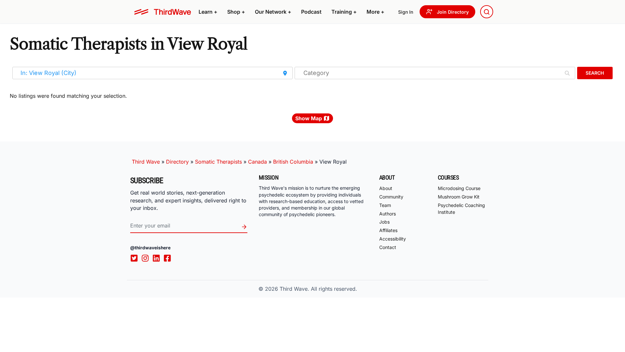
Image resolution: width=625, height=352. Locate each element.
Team (385, 205)
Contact (387, 247)
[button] (208, 11)
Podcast (311, 11)
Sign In (405, 12)
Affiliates (388, 230)
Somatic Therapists (218, 161)
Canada (257, 161)
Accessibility (392, 239)
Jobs (384, 222)
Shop (236, 11)
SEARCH (595, 73)
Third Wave (146, 161)
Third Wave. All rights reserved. (318, 289)
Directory (177, 161)
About (385, 188)
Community (391, 196)
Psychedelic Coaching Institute (461, 208)
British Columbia (293, 161)
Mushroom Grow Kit (458, 196)
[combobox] (486, 11)
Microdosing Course (459, 188)
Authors (387, 213)
